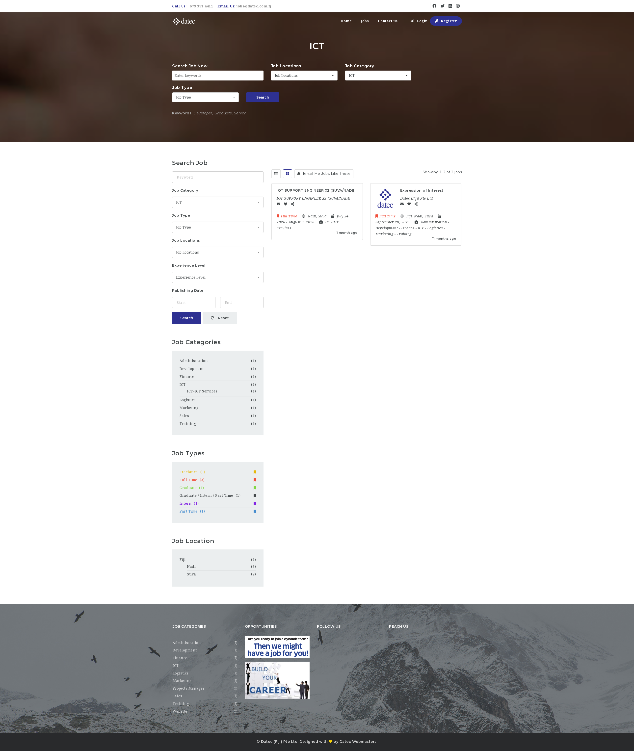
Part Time (192, 511)
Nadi (191, 567)
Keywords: (182, 113)
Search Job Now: (190, 66)
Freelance (192, 472)
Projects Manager (189, 688)
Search (262, 97)
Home (346, 21)
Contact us (388, 21)
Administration (194, 361)
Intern (189, 503)
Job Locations (286, 66)
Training (188, 424)
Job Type (182, 87)
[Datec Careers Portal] (184, 21)
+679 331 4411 (200, 6)
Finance (187, 377)
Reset (223, 318)
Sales (184, 416)
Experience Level (188, 265)
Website (180, 711)
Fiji (182, 560)
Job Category (359, 66)
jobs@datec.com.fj (254, 6)
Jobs (365, 21)
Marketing (189, 408)
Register (448, 21)
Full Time (192, 480)
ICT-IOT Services (202, 391)
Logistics (188, 400)
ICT (183, 385)
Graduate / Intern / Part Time (210, 495)
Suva (191, 574)
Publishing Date (187, 290)
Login (422, 21)
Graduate (192, 488)
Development (192, 369)
